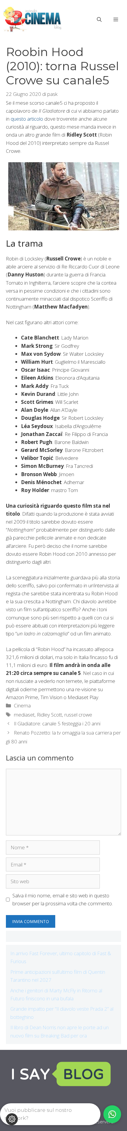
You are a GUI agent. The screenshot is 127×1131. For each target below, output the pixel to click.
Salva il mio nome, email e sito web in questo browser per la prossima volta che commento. (62, 899)
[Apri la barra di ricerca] (99, 19)
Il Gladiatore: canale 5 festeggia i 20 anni (57, 723)
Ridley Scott (49, 714)
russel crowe (78, 714)
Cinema (22, 705)
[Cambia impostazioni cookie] (12, 1119)
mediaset (24, 714)
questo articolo (27, 118)
